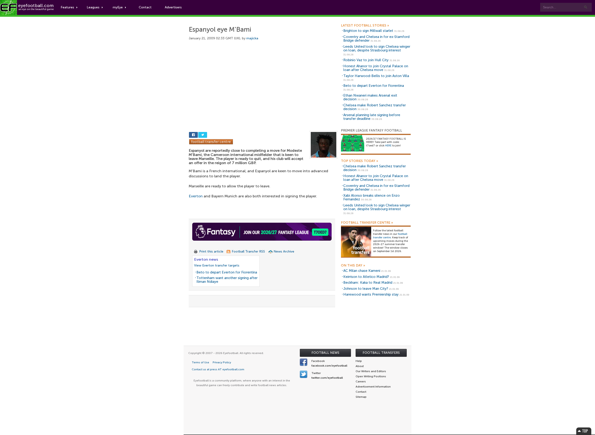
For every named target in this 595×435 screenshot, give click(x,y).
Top (584, 431)
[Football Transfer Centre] (211, 141)
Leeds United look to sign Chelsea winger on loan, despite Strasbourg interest (376, 48)
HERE (388, 145)
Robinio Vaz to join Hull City (366, 60)
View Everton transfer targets (216, 265)
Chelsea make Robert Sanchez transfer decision (374, 107)
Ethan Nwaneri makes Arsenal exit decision (370, 97)
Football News (325, 353)
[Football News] (27, 7)
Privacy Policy (222, 362)
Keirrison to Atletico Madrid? (366, 277)
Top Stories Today (359, 161)
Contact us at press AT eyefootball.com (218, 369)
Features (67, 7)
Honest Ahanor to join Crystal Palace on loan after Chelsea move (375, 68)
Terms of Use (200, 362)
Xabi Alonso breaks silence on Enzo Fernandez (371, 197)
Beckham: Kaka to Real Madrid (367, 282)
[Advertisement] (263, 80)
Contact (145, 7)
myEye (118, 7)
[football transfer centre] (356, 242)
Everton (196, 196)
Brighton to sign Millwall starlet (368, 31)
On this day (353, 265)
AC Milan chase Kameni (361, 271)
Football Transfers (381, 353)
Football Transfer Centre (367, 223)
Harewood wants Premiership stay (371, 294)
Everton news (206, 259)
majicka (252, 38)
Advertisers (173, 7)
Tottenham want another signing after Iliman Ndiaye (227, 280)
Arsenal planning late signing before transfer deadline (371, 117)
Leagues (93, 7)
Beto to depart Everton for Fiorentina (226, 272)
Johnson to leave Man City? (365, 289)
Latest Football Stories (365, 25)
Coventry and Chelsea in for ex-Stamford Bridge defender (376, 39)
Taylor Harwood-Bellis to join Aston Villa (376, 76)
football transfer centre (390, 236)
